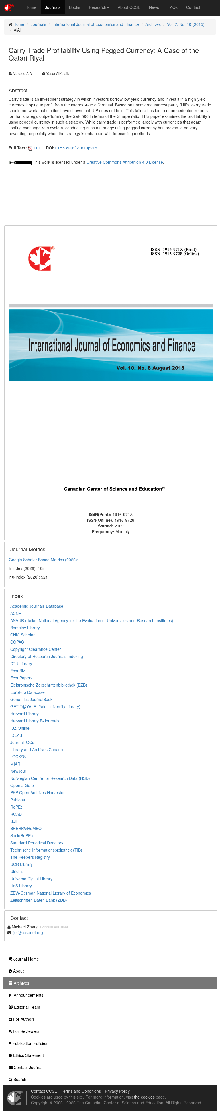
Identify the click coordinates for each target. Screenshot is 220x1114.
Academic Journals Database (36, 606)
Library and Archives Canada (36, 749)
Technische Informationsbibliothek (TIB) (46, 850)
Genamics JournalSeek (31, 699)
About (18, 971)
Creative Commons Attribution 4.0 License (125, 162)
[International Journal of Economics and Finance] (110, 368)
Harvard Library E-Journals (34, 721)
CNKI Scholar (22, 635)
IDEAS (16, 735)
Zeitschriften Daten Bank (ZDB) (38, 900)
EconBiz (17, 670)
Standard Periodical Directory (36, 843)
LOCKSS (18, 756)
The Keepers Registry (30, 857)
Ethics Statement (28, 1055)
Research (97, 7)
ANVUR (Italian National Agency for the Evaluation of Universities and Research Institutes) (91, 620)
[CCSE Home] (9, 7)
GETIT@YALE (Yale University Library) (45, 706)
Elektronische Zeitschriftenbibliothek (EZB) (48, 685)
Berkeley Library (25, 627)
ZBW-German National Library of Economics (50, 893)
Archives (153, 24)
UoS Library (21, 886)
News (154, 7)
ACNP (15, 613)
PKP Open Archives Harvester (37, 792)
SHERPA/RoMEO (26, 828)
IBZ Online (20, 728)
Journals (52, 7)
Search (19, 1079)
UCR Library (21, 864)
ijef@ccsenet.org (28, 932)
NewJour (18, 771)
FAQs (173, 7)
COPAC (17, 642)
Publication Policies (29, 1043)
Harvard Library (24, 713)
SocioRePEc (21, 835)
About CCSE (129, 7)
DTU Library (21, 663)
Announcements (28, 995)
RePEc (16, 807)
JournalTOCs (22, 742)
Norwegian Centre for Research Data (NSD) (50, 778)
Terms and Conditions (81, 1091)
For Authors (23, 1019)
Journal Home (25, 959)
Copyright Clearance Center (35, 649)
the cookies (144, 1097)
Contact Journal (27, 1067)
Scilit (14, 821)
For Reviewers (25, 1031)
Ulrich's (16, 871)
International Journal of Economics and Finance (95, 24)
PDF (37, 147)
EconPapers (21, 678)
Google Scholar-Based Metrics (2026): (44, 559)
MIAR (15, 764)
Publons (17, 800)
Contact (193, 7)
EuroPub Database (27, 692)
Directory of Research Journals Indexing (46, 656)
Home (30, 7)
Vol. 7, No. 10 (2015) (186, 24)
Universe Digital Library (31, 878)
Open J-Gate (22, 785)
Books (74, 7)
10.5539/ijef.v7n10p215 (75, 148)
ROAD (16, 814)
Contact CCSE (44, 1091)
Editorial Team (26, 1007)
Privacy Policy (117, 1091)
